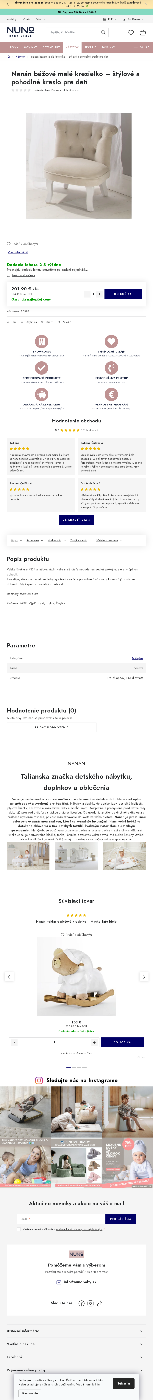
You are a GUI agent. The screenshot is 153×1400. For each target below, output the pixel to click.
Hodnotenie (54, 540)
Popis (14, 540)
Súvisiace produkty (107, 540)
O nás (26, 19)
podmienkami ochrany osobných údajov (79, 1229)
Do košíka (123, 294)
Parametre (33, 540)
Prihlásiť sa (121, 1219)
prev (9, 976)
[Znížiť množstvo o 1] (87, 294)
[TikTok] (99, 1303)
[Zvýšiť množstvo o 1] (99, 294)
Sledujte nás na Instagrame (82, 1080)
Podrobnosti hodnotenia (65, 90)
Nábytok (137, 658)
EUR (110, 19)
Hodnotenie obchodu (76, 420)
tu (98, 1384)
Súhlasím (123, 1383)
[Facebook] (82, 1303)
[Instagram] (90, 1303)
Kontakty (12, 19)
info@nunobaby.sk (80, 1282)
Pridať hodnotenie (52, 727)
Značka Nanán (78, 540)
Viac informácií (18, 252)
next (144, 976)
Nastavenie (30, 1393)
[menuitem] (14, 47)
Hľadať (103, 32)
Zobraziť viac (76, 520)
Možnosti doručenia (23, 275)
